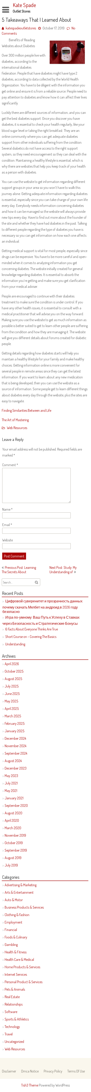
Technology (12, 1026)
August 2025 (13, 679)
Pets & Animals (15, 989)
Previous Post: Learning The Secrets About (19, 569)
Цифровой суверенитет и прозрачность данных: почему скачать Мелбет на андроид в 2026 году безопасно (42, 606)
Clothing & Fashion (17, 915)
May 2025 (11, 701)
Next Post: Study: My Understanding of (63, 569)
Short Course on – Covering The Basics (30, 636)
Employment (13, 922)
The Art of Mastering (15, 420)
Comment (10, 465)
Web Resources (17, 428)
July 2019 (11, 865)
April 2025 (12, 708)
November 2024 (15, 746)
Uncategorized (14, 1041)
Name (7, 509)
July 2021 (11, 783)
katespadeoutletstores (21, 28)
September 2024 (16, 753)
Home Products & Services (22, 967)
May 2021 (11, 790)
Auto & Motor (14, 900)
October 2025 (14, 671)
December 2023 (16, 768)
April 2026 (12, 664)
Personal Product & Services (23, 982)
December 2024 (15, 738)
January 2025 (14, 731)
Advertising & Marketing (20, 885)
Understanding (15, 644)
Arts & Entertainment (19, 892)
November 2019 (15, 835)
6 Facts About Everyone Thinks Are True (31, 629)
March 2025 (13, 716)
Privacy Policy (53, 1071)
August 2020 (13, 813)
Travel (9, 1034)
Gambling (11, 944)
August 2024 (13, 761)
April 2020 (12, 820)
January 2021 (14, 798)
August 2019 (13, 858)
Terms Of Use (76, 1071)
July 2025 (12, 686)
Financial (11, 929)
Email (7, 525)
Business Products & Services (24, 907)
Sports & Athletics (17, 1019)
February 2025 (15, 723)
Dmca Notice (30, 1071)
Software (11, 1012)
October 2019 (14, 843)
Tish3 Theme (30, 1085)
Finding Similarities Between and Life (26, 410)
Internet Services (16, 974)
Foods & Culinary (16, 937)
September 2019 (16, 850)
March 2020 (13, 828)
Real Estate (12, 997)
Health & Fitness (16, 952)
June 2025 (12, 693)
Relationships (14, 1004)
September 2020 (16, 805)
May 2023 (11, 775)
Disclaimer (9, 1071)
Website (7, 540)
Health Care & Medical (19, 959)
